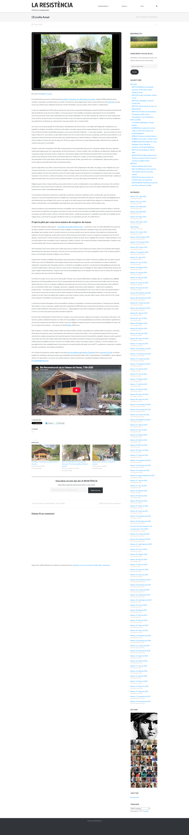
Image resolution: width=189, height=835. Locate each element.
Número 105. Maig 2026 (138, 206)
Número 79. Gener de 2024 (139, 343)
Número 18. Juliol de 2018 (138, 661)
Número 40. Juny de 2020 (138, 549)
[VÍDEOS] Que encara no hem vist (142, 177)
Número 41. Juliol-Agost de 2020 (141, 544)
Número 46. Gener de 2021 (139, 511)
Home (138, 17)
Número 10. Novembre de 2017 (140, 701)
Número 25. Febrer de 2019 (139, 625)
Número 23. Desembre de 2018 (140, 635)
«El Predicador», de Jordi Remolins (143, 117)
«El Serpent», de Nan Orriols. (141, 114)
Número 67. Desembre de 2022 (140, 404)
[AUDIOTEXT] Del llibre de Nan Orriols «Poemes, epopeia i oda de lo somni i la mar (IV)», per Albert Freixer (144, 158)
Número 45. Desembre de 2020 (140, 516)
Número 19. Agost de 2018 (139, 656)
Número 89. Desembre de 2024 (140, 293)
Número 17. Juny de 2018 (138, 666)
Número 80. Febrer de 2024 (139, 338)
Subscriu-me (95, 490)
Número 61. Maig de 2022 (138, 435)
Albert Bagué (134, 227)
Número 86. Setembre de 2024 (140, 308)
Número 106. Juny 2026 (138, 201)
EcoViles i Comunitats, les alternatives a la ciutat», (79, 99)
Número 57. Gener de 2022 (139, 455)
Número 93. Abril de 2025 (138, 272)
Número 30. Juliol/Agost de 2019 (141, 600)
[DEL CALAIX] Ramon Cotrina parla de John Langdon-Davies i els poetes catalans (144, 171)
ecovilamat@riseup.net (40, 361)
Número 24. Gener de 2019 (139, 630)
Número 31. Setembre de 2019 (140, 595)
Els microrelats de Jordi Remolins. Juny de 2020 (49, 503)
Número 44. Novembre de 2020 (140, 521)
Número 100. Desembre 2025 (140, 237)
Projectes (144, 17)
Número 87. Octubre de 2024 (139, 303)
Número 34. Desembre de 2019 (140, 580)
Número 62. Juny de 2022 (138, 430)
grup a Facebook (89, 352)
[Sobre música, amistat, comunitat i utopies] (106, 453)
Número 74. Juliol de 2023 (138, 369)
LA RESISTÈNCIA (97, 821)
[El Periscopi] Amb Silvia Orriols (142, 166)
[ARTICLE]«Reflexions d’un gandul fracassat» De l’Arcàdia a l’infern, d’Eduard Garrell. (142, 89)
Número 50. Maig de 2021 (138, 491)
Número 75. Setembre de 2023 (140, 364)
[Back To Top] (183, 829)
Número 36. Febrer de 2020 (139, 569)
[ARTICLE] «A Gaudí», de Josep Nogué (144, 111)
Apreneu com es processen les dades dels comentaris (91, 565)
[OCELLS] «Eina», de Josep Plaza (142, 180)
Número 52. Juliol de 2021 (138, 480)
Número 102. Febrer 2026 (138, 222)
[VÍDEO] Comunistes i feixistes (109, 503)
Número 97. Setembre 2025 (139, 252)
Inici (142, 6)
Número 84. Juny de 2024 (138, 318)
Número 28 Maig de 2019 (138, 610)
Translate (146, 811)
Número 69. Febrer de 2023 (139, 394)
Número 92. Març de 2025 (138, 277)
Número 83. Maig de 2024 (138, 323)
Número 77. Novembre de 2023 (140, 354)
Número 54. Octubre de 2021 (139, 470)
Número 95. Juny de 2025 (138, 262)
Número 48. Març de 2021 (138, 501)
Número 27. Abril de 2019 (138, 615)
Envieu (134, 72)
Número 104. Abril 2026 (138, 212)
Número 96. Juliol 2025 (137, 257)
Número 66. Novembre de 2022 (140, 409)
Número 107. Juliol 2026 (138, 196)
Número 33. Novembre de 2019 (140, 585)
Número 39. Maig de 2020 (138, 554)
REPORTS (133, 163)
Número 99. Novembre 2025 (139, 242)
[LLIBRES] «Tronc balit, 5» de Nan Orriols (144, 139)
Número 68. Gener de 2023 (139, 399)
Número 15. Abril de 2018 (138, 676)
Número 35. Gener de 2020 (139, 575)
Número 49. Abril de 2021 (138, 496)
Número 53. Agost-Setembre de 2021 (142, 475)
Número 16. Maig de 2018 (138, 671)
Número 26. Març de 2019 (138, 620)
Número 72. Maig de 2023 (138, 379)
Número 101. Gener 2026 (138, 232)
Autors (124, 6)
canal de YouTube (106, 352)
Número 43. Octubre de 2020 (139, 534)
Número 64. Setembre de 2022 (140, 420)
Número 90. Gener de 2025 (139, 288)
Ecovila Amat (110, 102)
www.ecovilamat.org (74, 352)
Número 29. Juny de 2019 (138, 605)
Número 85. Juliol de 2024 (138, 313)
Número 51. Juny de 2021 (138, 486)
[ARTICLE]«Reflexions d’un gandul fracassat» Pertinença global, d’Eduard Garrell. (75, 464)
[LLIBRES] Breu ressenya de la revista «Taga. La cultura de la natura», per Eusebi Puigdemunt (143, 130)
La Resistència (103, 6)
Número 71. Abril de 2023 (138, 384)
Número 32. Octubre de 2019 (139, 590)
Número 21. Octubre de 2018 (139, 646)
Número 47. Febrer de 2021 (139, 506)
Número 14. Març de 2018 (138, 681)
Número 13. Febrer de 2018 (139, 686)
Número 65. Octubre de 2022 (139, 415)
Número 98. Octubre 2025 (138, 247)
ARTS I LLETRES (135, 120)
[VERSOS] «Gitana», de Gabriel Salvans (144, 136)
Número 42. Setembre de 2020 (140, 539)
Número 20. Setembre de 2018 (140, 651)
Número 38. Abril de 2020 (138, 559)
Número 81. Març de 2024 (138, 333)
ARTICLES (133, 84)
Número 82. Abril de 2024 (138, 328)
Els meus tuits (134, 797)
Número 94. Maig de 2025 (138, 267)
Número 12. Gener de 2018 (139, 691)
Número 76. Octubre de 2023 (139, 359)
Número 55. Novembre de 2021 (140, 465)
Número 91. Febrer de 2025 (139, 283)
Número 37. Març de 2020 (138, 564)
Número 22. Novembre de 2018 (140, 640)
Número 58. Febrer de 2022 (139, 450)
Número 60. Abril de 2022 (138, 440)
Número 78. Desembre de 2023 (140, 349)
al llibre (69, 325)
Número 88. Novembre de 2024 (140, 298)
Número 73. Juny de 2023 (138, 374)
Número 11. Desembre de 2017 (140, 696)
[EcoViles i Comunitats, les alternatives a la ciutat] (46, 453)
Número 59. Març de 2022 (138, 445)
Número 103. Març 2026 (138, 217)
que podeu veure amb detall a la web (70, 227)
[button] (72, 82)
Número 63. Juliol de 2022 (138, 425)
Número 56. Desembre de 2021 (140, 460)
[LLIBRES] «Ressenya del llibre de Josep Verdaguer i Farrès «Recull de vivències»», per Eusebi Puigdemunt (144, 144)
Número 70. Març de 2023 (138, 389)
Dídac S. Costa (46, 94)
